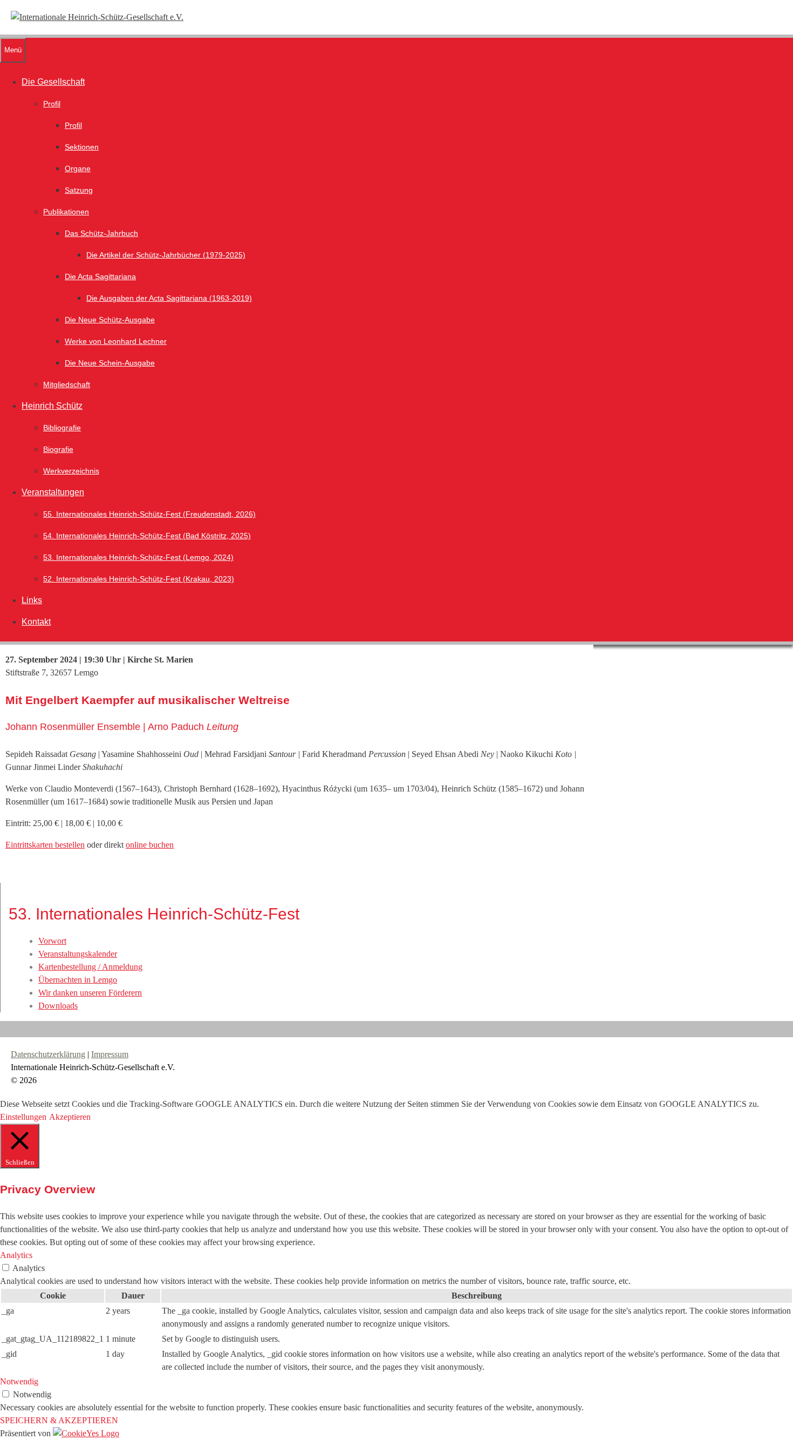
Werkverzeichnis (71, 471)
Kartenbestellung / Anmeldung (90, 966)
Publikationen (66, 211)
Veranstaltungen (53, 492)
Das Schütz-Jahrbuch (101, 233)
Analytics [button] (16, 1255)
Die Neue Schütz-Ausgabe (110, 319)
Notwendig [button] (19, 1381)
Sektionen (82, 147)
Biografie (58, 449)
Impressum (109, 1054)
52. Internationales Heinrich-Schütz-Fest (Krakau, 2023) (138, 578)
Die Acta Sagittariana (100, 276)
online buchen (150, 844)
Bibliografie (62, 427)
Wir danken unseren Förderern (90, 992)
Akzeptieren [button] (70, 1116)
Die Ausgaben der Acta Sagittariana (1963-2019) (169, 298)
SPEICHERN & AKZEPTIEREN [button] (59, 1420)
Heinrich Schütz (52, 405)
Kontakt (36, 621)
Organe (78, 168)
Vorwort (52, 940)
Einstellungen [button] (23, 1116)
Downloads (58, 1005)
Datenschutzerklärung (48, 1054)
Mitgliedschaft (66, 384)
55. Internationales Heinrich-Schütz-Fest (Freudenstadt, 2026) (149, 514)
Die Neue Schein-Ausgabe (110, 363)
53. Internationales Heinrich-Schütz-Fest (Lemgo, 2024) (138, 557)
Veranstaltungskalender (77, 953)
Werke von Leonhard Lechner (116, 341)
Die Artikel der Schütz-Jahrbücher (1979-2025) (165, 255)
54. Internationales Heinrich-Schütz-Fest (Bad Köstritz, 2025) (147, 535)
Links (32, 600)
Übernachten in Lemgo (77, 979)
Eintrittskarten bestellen (45, 844)
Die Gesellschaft (53, 81)
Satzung (79, 190)
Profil (51, 103)
